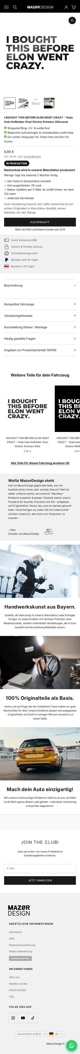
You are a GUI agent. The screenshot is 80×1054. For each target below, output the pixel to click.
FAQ (11, 996)
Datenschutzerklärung (22, 945)
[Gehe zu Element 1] (10, 103)
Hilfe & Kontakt (17, 990)
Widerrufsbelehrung (20, 951)
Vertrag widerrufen (20, 958)
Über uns (14, 977)
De (56, 1034)
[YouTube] (23, 1018)
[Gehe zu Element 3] (36, 103)
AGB (11, 938)
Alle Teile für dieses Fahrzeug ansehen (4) (40, 463)
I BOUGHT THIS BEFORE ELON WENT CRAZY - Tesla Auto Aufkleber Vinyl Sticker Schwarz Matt (27, 442)
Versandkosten (32, 156)
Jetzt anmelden (40, 880)
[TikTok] (33, 1018)
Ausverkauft (39, 222)
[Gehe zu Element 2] (23, 103)
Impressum (15, 931)
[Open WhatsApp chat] (71, 1045)
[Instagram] (13, 1018)
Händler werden (18, 983)
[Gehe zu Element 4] (49, 103)
